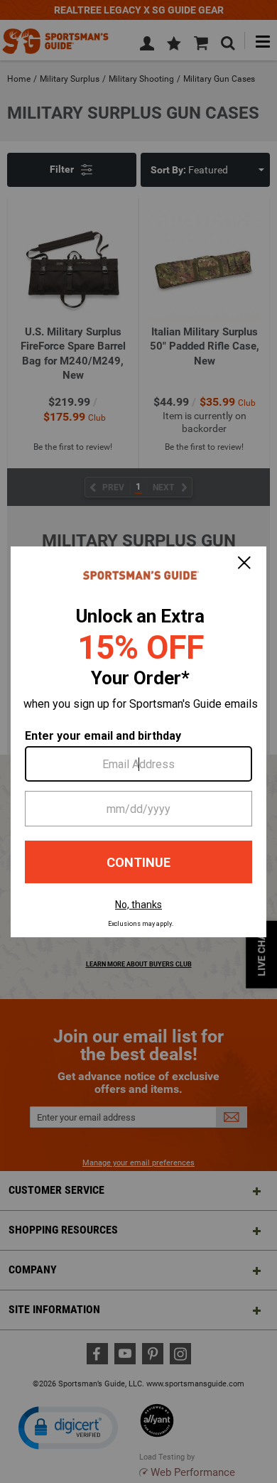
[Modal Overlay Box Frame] (138, 741)
